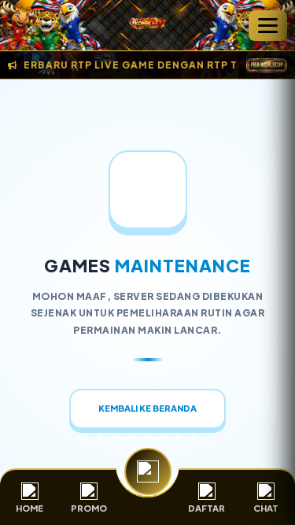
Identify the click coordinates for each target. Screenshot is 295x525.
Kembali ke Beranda (147, 408)
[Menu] (268, 25)
